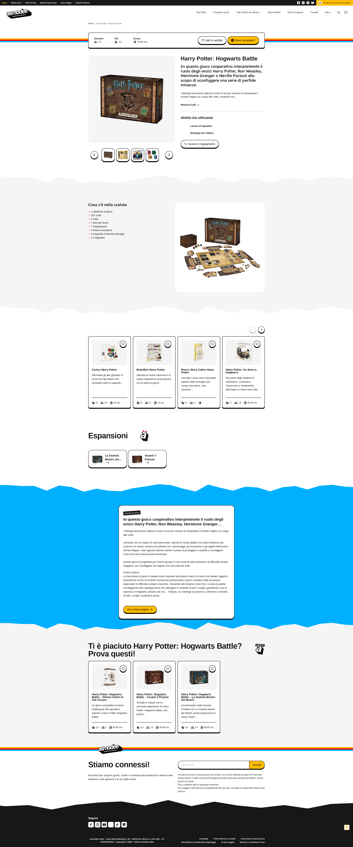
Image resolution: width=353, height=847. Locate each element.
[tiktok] (117, 824)
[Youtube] (312, 3)
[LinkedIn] (111, 824)
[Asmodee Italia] (19, 12)
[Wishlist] (345, 12)
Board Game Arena (48, 3)
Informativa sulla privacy (253, 838)
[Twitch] (124, 824)
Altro (327, 12)
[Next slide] (169, 155)
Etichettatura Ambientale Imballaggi (198, 842)
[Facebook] (298, 3)
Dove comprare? (245, 40)
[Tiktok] (308, 3)
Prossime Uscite (221, 12)
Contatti (314, 12)
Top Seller (201, 12)
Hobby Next (16, 3)
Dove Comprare (295, 12)
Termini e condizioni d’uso (252, 842)
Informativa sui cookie (224, 838)
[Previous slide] (252, 329)
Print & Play (30, 3)
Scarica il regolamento (201, 143)
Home (4, 3)
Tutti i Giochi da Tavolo (247, 12)
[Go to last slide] (94, 155)
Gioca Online (274, 12)
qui (238, 778)
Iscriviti (257, 764)
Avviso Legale (227, 842)
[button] (108, 155)
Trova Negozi (66, 3)
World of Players (83, 3)
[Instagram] (303, 3)
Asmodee (203, 838)
